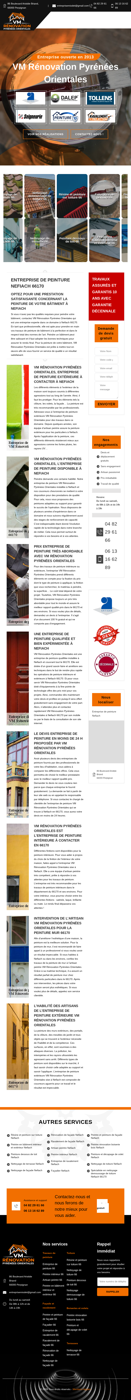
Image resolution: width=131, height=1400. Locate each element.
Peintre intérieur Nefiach (64, 1154)
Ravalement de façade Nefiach (67, 1141)
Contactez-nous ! (89, 134)
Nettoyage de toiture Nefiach (106, 1163)
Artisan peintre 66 (52, 1279)
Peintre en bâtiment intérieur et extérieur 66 (53, 1290)
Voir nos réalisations (45, 134)
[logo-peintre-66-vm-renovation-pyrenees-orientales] (17, 21)
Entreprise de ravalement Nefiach (64, 1162)
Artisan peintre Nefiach (63, 1147)
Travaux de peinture (49, 1255)
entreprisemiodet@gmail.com (73, 5)
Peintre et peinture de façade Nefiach (106, 1136)
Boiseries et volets (77, 1308)
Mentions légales (82, 1389)
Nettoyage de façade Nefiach (26, 1170)
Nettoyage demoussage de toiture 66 (76, 1294)
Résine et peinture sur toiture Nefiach (26, 1136)
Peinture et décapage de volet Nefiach (107, 1156)
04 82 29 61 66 (111, 532)
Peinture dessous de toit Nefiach (24, 1156)
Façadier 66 (49, 1324)
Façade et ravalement (49, 1305)
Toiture (71, 1253)
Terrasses (72, 1343)
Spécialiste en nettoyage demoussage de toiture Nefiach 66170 (104, 1173)
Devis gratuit (102, 1205)
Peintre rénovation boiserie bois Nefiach (105, 1146)
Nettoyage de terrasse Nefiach (27, 1163)
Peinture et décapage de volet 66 (77, 1329)
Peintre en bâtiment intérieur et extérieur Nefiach (26, 1146)
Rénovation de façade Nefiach (67, 1134)
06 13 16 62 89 (111, 559)
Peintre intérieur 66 (53, 1274)
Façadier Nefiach (60, 1170)
